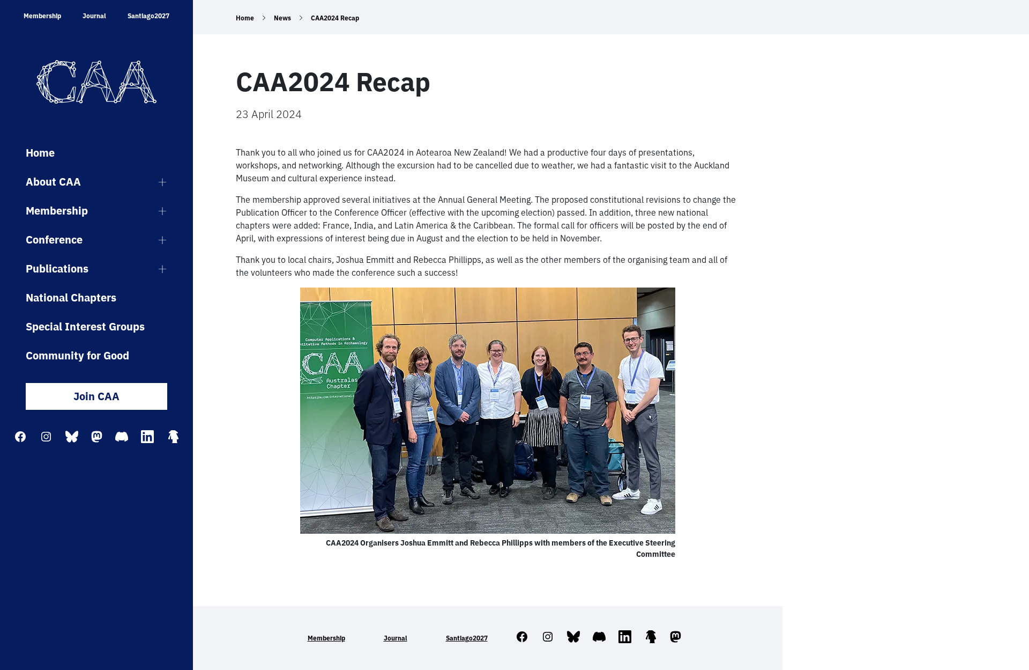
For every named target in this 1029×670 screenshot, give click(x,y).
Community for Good (77, 355)
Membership (42, 16)
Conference (54, 239)
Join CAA (96, 396)
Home (40, 152)
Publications (57, 268)
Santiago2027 (148, 16)
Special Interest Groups (85, 326)
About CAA (53, 181)
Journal (94, 16)
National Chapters (71, 297)
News (282, 18)
